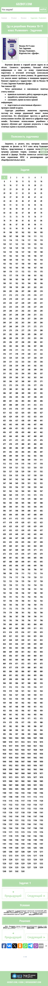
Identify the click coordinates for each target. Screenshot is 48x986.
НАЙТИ (43, 9)
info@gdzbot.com (33, 982)
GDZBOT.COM (24, 4)
